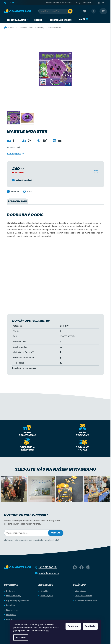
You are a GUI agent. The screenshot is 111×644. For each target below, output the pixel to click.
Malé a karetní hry (13, 595)
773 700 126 (48, 567)
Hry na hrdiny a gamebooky (17, 600)
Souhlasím (90, 626)
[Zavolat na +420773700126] (7, 2)
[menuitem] (18, 20)
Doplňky (9, 619)
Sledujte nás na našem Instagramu (55, 469)
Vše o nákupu (67, 2)
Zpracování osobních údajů (86, 600)
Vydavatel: (14, 147)
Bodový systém (52, 2)
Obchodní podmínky (83, 595)
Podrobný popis (14, 153)
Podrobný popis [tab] (17, 201)
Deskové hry (11, 591)
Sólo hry (64, 326)
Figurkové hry (12, 610)
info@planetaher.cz (49, 573)
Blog (78, 2)
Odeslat (55, 532)
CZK (102, 3)
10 (61, 363)
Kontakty (87, 2)
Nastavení (21, 637)
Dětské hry (10, 605)
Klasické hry (11, 614)
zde (47, 630)
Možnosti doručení (24, 180)
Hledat (70, 11)
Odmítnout (73, 626)
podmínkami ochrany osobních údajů (44, 540)
